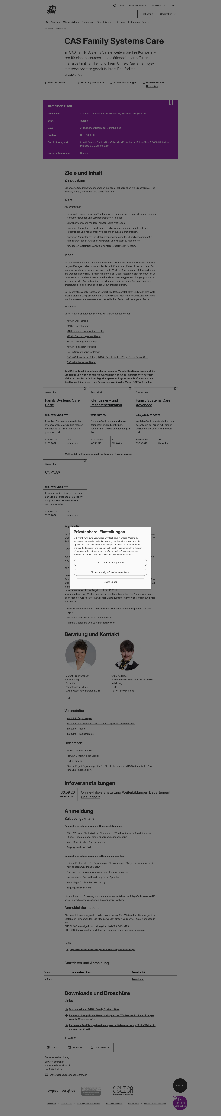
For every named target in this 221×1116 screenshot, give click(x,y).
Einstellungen (111, 582)
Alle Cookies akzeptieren (110, 562)
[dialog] (110, 558)
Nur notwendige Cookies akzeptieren (110, 572)
